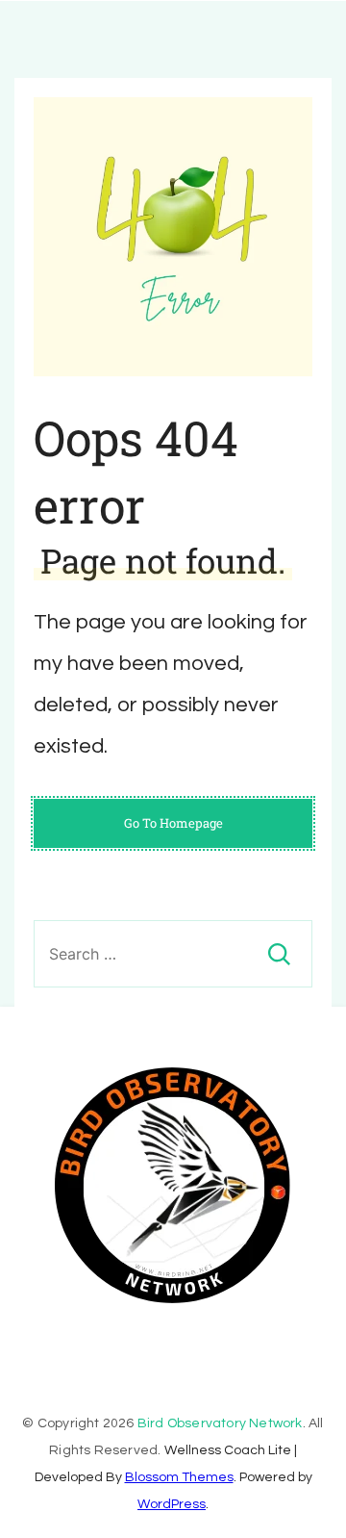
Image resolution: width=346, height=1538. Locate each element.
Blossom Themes (179, 1477)
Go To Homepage (173, 823)
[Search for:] (173, 953)
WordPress (171, 1504)
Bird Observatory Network (220, 1423)
